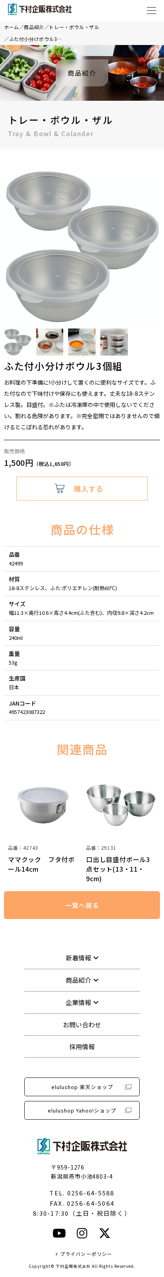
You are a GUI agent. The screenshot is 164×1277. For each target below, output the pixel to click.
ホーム (11, 26)
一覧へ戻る (82, 905)
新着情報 (78, 957)
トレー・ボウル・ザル (74, 26)
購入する (88, 488)
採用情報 (82, 1046)
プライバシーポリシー (86, 1253)
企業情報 (78, 1002)
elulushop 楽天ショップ (82, 1087)
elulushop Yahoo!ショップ (82, 1110)
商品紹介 (34, 26)
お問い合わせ (82, 1024)
